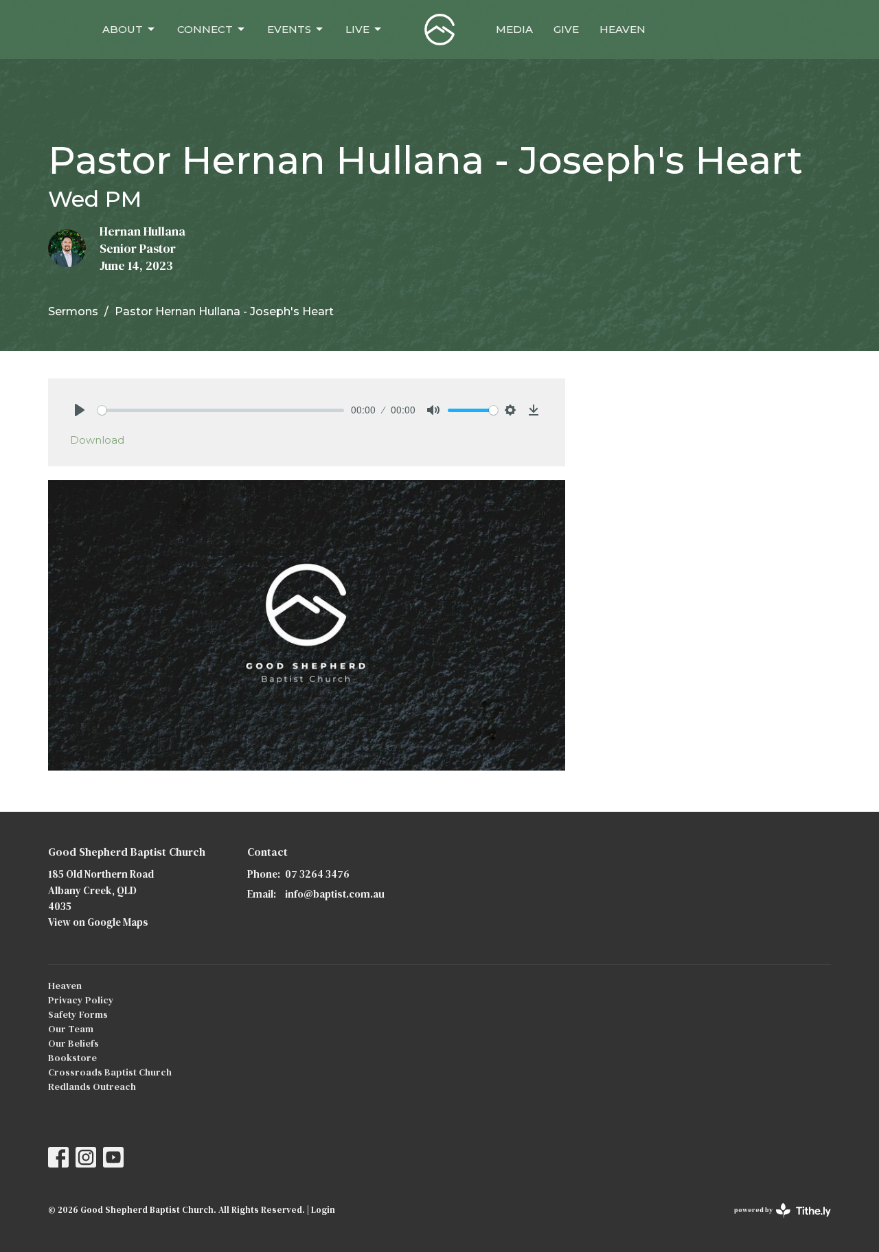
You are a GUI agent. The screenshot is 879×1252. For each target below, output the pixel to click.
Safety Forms (78, 1014)
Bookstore (72, 1058)
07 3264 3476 (317, 874)
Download (97, 439)
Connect (205, 29)
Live (357, 29)
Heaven (623, 29)
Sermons (73, 311)
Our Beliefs (73, 1043)
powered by (775, 1221)
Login (323, 1210)
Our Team (70, 1029)
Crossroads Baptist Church (110, 1072)
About (122, 29)
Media (514, 29)
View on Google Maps (98, 922)
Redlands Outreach (92, 1086)
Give (566, 29)
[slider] (221, 410)
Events (289, 29)
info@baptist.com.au (335, 894)
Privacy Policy (81, 1000)
